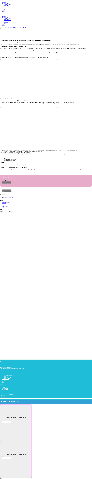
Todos (1, 27)
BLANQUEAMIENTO (7, 378)
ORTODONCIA (6, 376)
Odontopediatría (15, 27)
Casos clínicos (10, 27)
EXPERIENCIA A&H (5, 379)
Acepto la (7, 197)
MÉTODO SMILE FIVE (8, 375)
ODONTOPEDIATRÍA (7, 377)
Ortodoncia (5, 27)
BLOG (3, 381)
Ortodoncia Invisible (5, 206)
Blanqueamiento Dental (22, 27)
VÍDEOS (5, 380)
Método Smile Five (5, 389)
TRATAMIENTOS (5, 374)
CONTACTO (4, 382)
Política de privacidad (9, 197)
